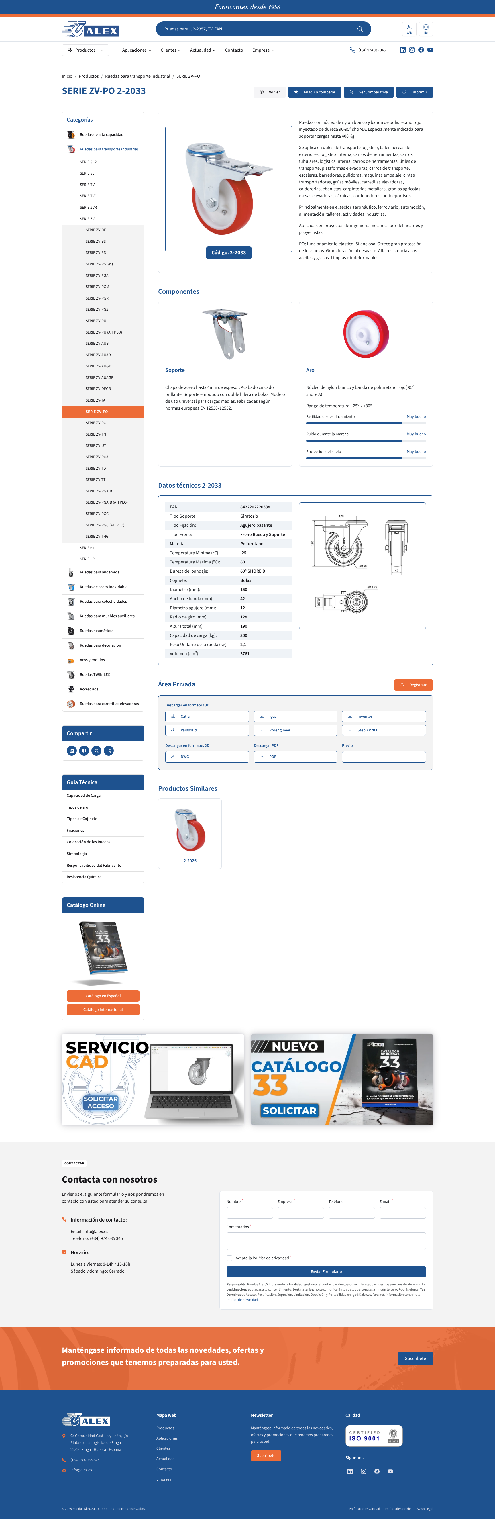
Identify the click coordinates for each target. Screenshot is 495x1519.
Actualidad (200, 50)
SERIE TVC (88, 196)
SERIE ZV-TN (96, 434)
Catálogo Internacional (103, 1010)
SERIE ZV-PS (96, 253)
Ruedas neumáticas (96, 631)
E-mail (385, 1202)
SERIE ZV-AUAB (98, 355)
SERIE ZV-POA (97, 457)
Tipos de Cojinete (82, 819)
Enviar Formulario (326, 1272)
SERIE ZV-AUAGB (99, 378)
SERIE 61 (87, 548)
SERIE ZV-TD (96, 468)
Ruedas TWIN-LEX (95, 675)
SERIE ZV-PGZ (97, 309)
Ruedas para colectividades (103, 601)
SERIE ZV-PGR (97, 298)
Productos (85, 50)
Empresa (261, 50)
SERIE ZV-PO (188, 76)
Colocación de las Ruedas (88, 842)
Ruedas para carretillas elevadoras (109, 704)
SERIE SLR (88, 162)
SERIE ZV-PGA (97, 276)
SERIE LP (87, 559)
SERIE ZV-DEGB (98, 389)
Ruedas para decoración (100, 645)
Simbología (77, 854)
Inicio (67, 76)
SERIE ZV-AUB (97, 344)
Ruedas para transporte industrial (137, 76)
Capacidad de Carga (84, 795)
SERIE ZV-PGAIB (99, 491)
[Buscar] (364, 28)
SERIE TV (87, 185)
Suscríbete (415, 1358)
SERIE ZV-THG (97, 536)
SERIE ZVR (88, 207)
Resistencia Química (84, 877)
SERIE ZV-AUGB (98, 366)
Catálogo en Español (103, 996)
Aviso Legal (425, 1508)
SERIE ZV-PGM (97, 287)
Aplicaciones (134, 50)
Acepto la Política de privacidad (262, 1258)
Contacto (234, 50)
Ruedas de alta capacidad (101, 135)
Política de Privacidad (242, 1299)
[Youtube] (430, 50)
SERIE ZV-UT (96, 446)
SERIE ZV (87, 219)
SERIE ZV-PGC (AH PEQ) (105, 525)
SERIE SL (87, 173)
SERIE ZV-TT (96, 480)
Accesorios (89, 689)
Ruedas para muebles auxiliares (107, 616)
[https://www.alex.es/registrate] (153, 1079)
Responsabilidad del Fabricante (94, 865)
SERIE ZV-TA (95, 400)
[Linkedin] (403, 50)
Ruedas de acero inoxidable (103, 587)
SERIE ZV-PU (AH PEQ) (104, 332)
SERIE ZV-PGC (97, 514)
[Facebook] (421, 50)
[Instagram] (412, 50)
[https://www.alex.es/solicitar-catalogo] (342, 1079)
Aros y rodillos (92, 660)
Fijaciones (75, 830)
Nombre (234, 1202)
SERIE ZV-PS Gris (99, 264)
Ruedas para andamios (99, 572)
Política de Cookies (398, 1508)
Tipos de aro (77, 807)
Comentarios (238, 1227)
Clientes (168, 50)
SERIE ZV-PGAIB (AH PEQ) (107, 502)
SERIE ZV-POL (97, 423)
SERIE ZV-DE (96, 230)
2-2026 (190, 861)
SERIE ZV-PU (96, 321)
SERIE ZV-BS (96, 241)
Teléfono (336, 1202)
